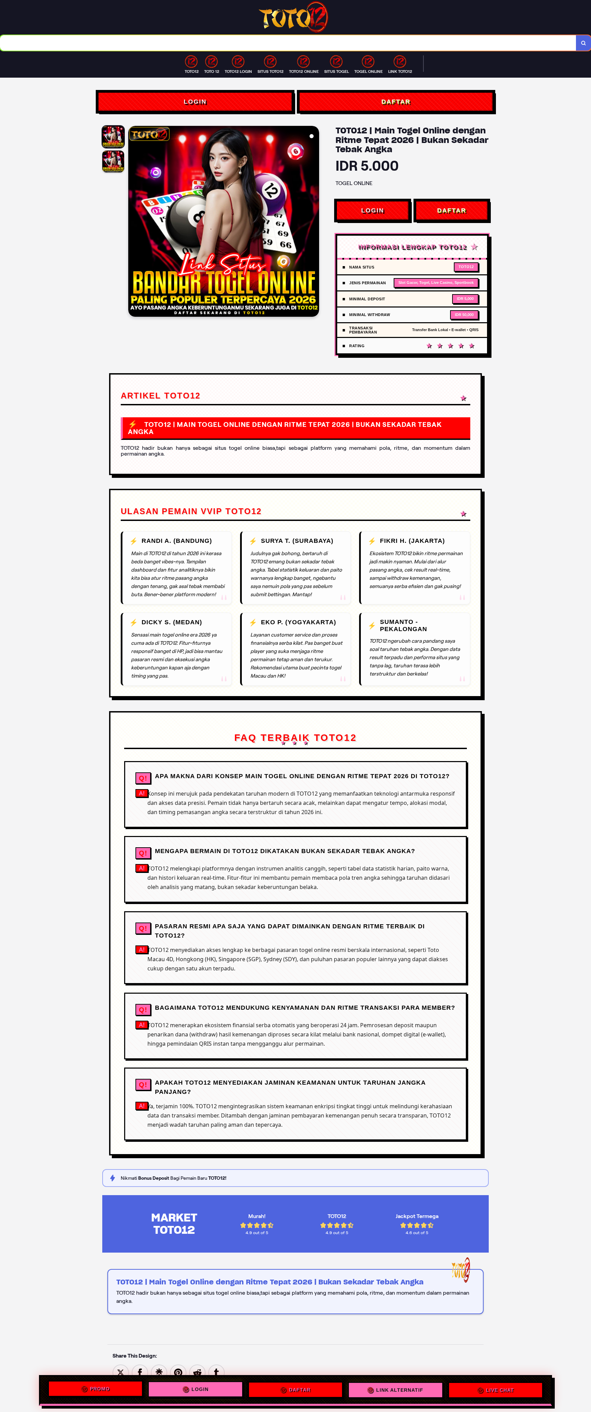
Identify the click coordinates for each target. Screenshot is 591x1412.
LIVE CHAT (500, 1388)
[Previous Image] (133, 222)
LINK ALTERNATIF (399, 1389)
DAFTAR (395, 101)
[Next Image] (313, 222)
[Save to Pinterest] (178, 1372)
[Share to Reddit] (197, 1372)
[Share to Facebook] (140, 1372)
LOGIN (195, 101)
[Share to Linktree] (159, 1372)
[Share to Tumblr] (216, 1372)
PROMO (100, 1390)
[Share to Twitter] (121, 1372)
